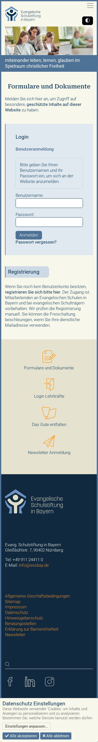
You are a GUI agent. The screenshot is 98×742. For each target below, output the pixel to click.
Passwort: (25, 214)
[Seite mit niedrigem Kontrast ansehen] (87, 20)
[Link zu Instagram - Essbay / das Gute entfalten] (49, 681)
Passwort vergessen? (36, 242)
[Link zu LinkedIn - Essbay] (30, 681)
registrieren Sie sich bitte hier (32, 292)
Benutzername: (29, 195)
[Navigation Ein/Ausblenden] (90, 5)
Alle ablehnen (57, 736)
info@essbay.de (34, 565)
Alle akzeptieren (23, 736)
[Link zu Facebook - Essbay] (10, 681)
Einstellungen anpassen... (26, 726)
